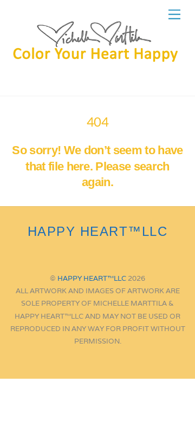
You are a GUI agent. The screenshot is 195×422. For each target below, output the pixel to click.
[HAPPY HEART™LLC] (95, 59)
